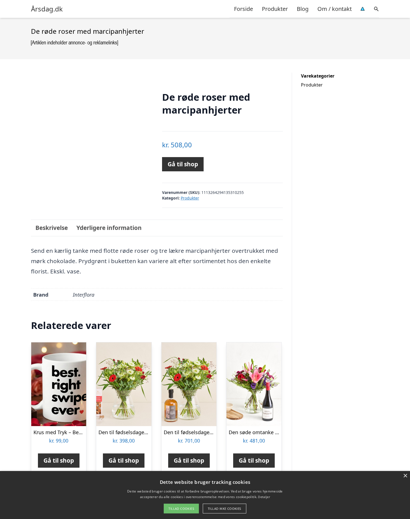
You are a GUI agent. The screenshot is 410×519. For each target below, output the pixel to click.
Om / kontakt (334, 9)
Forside (243, 9)
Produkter (275, 9)
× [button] (405, 476)
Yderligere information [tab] (109, 228)
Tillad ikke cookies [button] (224, 508)
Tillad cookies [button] (181, 508)
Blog (302, 9)
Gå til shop (183, 164)
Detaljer (264, 497)
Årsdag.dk (47, 8)
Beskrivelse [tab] (51, 228)
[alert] (205, 495)
